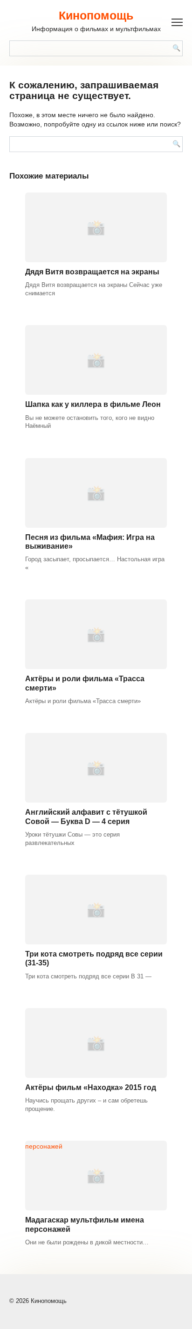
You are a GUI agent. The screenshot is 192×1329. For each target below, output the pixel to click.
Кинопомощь (96, 15)
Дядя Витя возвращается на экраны (92, 272)
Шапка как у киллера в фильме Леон (93, 404)
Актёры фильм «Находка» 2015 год (90, 1087)
